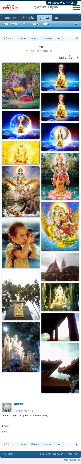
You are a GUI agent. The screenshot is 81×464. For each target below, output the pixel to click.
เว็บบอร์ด (28, 18)
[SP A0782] (21, 347)
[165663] (60, 226)
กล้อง (36, 24)
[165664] (21, 86)
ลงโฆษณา (45, 454)
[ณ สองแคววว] (21, 295)
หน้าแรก (10, 18)
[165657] (60, 107)
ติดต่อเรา (58, 454)
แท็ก (46, 24)
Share (5, 431)
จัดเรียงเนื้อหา (67, 57)
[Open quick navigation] (77, 38)
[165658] (21, 125)
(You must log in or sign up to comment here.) (25, 415)
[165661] (60, 176)
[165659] (60, 137)
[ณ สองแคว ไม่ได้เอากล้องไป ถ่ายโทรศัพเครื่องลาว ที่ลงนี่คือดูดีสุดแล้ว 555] (60, 267)
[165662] (21, 191)
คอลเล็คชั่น (10, 24)
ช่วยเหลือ (73, 454)
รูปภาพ (44, 18)
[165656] (60, 77)
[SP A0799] (60, 327)
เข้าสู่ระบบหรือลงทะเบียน (61, 2)
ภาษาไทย (8, 454)
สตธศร (18, 404)
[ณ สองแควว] (60, 297)
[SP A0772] (60, 368)
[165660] (21, 152)
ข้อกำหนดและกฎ (72, 460)
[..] (21, 243)
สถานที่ (25, 24)
